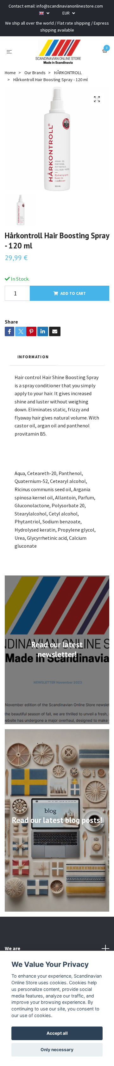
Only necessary (57, 1049)
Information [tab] (33, 356)
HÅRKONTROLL (68, 72)
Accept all (57, 1033)
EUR (66, 13)
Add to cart (73, 293)
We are (12, 948)
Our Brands (35, 72)
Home (10, 72)
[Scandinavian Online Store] (58, 51)
